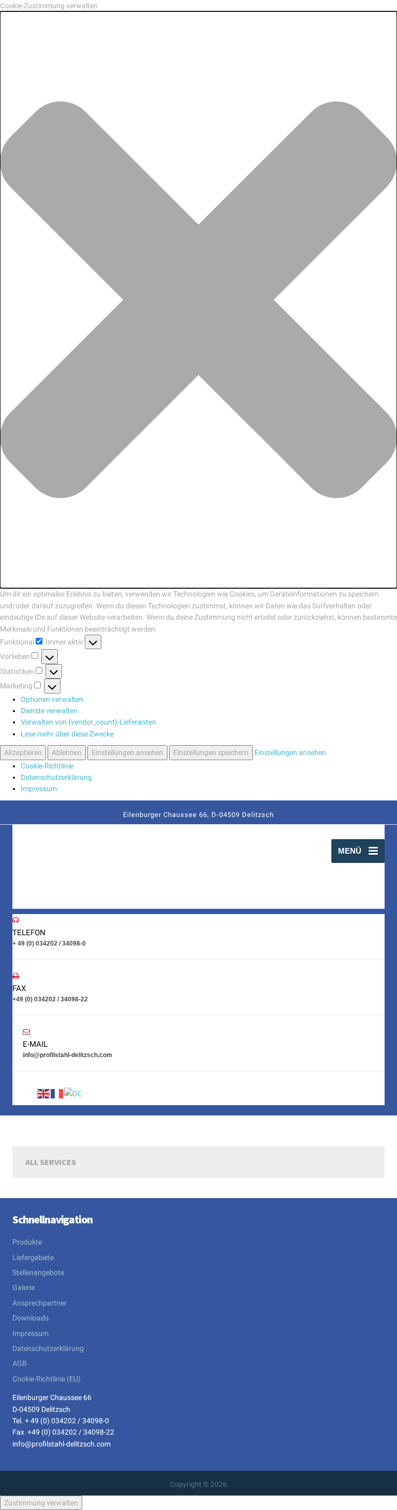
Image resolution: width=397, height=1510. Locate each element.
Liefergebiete (33, 1257)
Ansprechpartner (39, 1303)
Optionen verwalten (52, 699)
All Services (50, 1162)
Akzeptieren (23, 752)
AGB (19, 1363)
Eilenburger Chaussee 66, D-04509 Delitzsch (198, 815)
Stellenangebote (38, 1272)
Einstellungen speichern (211, 752)
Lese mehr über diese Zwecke (67, 734)
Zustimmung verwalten (41, 1503)
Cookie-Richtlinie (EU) (46, 1379)
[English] (44, 1093)
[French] (57, 1093)
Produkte (27, 1242)
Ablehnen (67, 752)
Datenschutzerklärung (56, 777)
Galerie (23, 1287)
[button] (198, 299)
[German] (73, 1093)
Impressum (39, 788)
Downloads (30, 1318)
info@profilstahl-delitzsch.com (61, 1444)
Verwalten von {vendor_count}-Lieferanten (88, 722)
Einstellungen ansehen (127, 752)
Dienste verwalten (49, 710)
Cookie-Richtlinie (47, 766)
